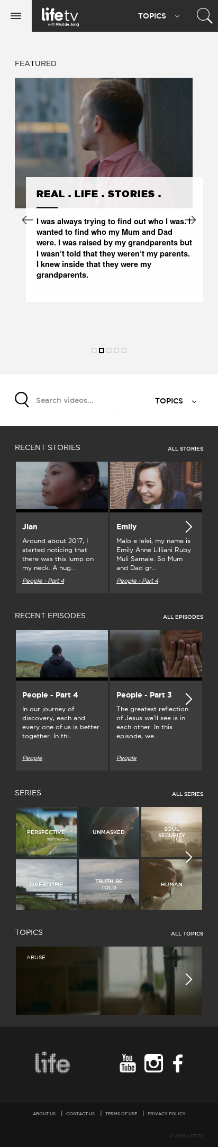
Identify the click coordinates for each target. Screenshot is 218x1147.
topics (170, 401)
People (32, 758)
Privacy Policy (167, 1114)
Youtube (126, 1063)
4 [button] (116, 350)
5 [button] (123, 350)
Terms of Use (121, 1114)
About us (44, 1114)
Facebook (178, 1063)
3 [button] (109, 350)
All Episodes (183, 617)
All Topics (187, 934)
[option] (99, 191)
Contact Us (80, 1114)
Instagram (152, 1063)
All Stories (185, 449)
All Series (187, 794)
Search (23, 399)
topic (152, 16)
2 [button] (101, 350)
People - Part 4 (43, 580)
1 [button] (94, 350)
